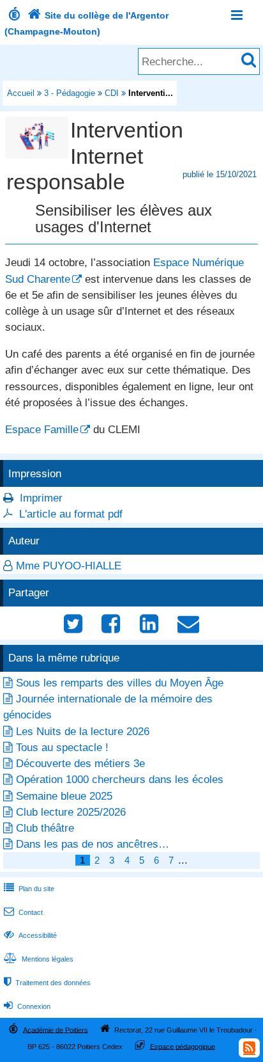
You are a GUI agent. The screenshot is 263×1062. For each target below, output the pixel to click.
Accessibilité (30, 935)
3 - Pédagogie (69, 93)
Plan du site (29, 888)
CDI (112, 93)
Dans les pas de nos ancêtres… (92, 844)
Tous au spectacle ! (62, 747)
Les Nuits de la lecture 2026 (82, 731)
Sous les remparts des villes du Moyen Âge (119, 683)
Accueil (20, 93)
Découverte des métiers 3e (80, 763)
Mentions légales (38, 959)
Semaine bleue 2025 (64, 796)
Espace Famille (42, 430)
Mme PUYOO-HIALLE (68, 566)
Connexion (27, 1006)
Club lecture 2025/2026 (71, 812)
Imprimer (41, 498)
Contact (23, 912)
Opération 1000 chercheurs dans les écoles (119, 779)
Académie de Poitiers (55, 1029)
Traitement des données (47, 983)
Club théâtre (45, 828)
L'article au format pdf (71, 514)
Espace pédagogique (182, 1046)
